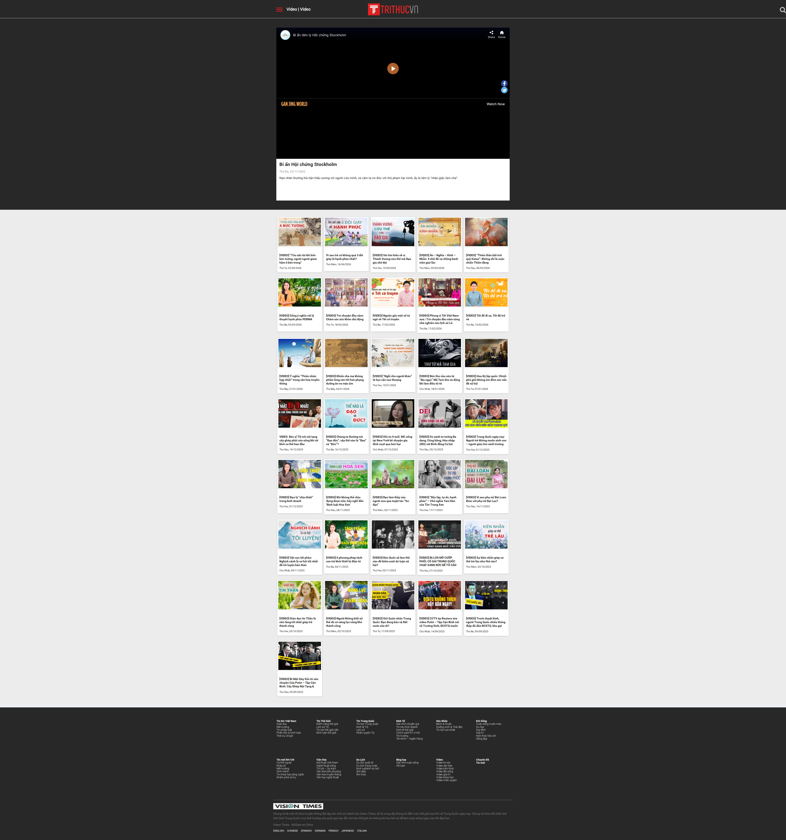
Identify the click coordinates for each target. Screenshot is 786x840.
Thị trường (402, 735)
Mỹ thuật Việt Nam (327, 762)
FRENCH (333, 830)
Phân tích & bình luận (289, 732)
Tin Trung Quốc (365, 721)
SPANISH (306, 830)
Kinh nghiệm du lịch (367, 768)
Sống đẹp (481, 738)
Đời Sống (481, 721)
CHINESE (292, 830)
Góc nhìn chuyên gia (407, 723)
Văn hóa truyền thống (328, 774)
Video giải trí (443, 774)
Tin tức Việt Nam (286, 721)
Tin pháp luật (284, 729)
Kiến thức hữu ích (486, 735)
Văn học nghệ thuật (327, 777)
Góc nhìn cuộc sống (407, 762)
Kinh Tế (400, 721)
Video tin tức (443, 762)
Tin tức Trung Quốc (367, 723)
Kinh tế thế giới (404, 729)
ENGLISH (278, 830)
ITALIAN (362, 830)
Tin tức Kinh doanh (407, 726)
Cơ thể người (284, 762)
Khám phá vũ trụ (286, 777)
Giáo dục (282, 723)
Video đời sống (444, 771)
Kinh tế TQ (362, 726)
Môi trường (283, 726)
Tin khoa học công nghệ (290, 774)
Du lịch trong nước (366, 765)
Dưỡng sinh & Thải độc (449, 726)
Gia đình (481, 729)
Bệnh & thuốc (444, 723)
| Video (304, 9)
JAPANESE (347, 830)
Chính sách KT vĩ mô (408, 732)
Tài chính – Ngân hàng (409, 738)
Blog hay (401, 759)
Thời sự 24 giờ (285, 735)
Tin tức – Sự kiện (326, 768)
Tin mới (480, 762)
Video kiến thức (445, 768)
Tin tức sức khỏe (445, 729)
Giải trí (480, 732)
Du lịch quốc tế (364, 762)
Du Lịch (360, 759)
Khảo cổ (281, 765)
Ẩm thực (361, 774)
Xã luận (400, 765)
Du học (480, 726)
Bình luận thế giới (326, 732)
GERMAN (320, 830)
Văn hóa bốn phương (328, 771)
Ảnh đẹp (361, 771)
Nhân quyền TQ (365, 732)
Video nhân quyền (446, 780)
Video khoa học (445, 777)
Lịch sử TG (322, 726)
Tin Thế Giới (323, 721)
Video (292, 9)
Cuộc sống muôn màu (488, 723)
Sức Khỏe (441, 721)
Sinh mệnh (283, 771)
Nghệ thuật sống (326, 765)
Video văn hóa (444, 765)
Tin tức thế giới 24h (327, 729)
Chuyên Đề (482, 759)
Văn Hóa (321, 759)
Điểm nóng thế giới (327, 723)
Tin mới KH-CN (285, 759)
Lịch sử (360, 729)
